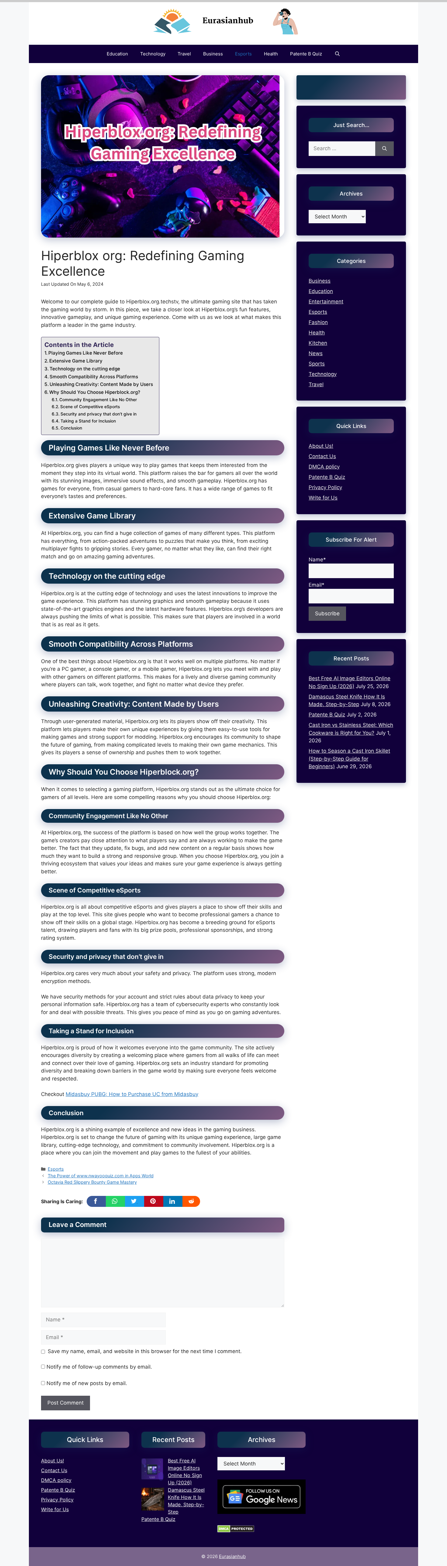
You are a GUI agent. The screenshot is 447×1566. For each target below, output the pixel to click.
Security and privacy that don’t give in (99, 414)
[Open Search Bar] (337, 54)
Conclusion (71, 428)
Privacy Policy (325, 487)
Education (117, 54)
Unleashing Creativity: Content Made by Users (101, 384)
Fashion (318, 322)
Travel (184, 54)
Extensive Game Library (75, 361)
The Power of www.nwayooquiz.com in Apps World (101, 1175)
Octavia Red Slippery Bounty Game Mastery (92, 1182)
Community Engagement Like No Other (98, 399)
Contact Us (322, 456)
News (316, 353)
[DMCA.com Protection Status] (235, 1531)
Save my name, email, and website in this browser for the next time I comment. (145, 1351)
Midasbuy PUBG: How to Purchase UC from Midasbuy (132, 1094)
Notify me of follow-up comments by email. (99, 1367)
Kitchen (318, 343)
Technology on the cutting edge (85, 369)
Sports (317, 364)
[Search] (384, 148)
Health (271, 54)
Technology (152, 54)
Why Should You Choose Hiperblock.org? (94, 392)
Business (213, 54)
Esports (243, 54)
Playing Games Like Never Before (85, 353)
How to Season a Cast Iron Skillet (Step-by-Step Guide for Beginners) (349, 758)
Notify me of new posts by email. (87, 1383)
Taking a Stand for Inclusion (88, 421)
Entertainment (326, 302)
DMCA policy (324, 467)
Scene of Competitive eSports (90, 406)
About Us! (321, 446)
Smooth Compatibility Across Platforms (94, 377)
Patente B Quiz (306, 54)
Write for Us (323, 498)
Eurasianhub (232, 1556)
